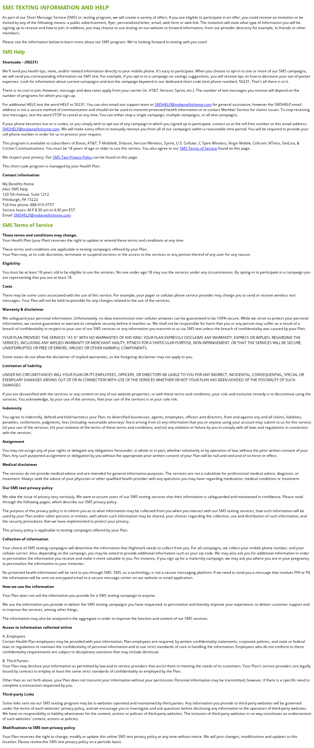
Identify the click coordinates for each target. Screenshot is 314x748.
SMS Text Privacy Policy (72, 157)
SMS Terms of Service (198, 148)
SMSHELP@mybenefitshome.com (183, 104)
